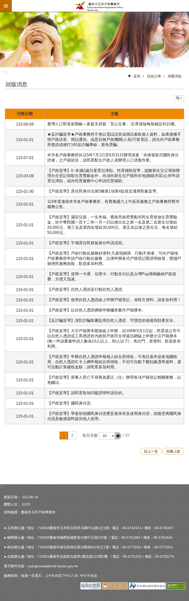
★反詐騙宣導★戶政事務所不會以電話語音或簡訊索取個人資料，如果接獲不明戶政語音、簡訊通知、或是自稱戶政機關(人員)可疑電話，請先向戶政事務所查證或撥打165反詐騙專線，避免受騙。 (114, 139)
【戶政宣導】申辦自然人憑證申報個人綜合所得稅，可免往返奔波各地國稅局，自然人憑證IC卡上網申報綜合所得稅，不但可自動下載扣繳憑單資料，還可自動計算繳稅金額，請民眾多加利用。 (114, 362)
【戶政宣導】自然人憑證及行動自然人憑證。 (86, 289)
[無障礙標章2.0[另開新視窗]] (176, 588)
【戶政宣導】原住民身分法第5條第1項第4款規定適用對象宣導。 (103, 191)
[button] (118, 435)
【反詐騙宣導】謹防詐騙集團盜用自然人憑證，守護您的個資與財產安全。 (112, 320)
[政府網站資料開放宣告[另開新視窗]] (147, 588)
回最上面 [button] (173, 451)
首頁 (136, 76)
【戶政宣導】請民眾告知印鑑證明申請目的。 (86, 393)
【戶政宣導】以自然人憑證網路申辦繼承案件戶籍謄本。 (96, 310)
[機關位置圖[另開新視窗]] (90, 588)
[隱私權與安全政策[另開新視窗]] (115, 588)
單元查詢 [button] (179, 98)
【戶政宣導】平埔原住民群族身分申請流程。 (86, 243)
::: (6, 72)
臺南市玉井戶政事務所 (100, 6)
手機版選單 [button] (6, 6)
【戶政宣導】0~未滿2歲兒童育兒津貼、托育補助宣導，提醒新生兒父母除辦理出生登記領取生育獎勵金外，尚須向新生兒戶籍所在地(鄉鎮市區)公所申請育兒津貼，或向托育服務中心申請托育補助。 (113, 175)
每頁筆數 (90, 435)
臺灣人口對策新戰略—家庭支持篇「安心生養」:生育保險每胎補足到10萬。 (113, 124)
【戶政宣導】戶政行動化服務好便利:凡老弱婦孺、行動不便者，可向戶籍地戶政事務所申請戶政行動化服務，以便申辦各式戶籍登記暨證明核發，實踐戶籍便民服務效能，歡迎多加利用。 (114, 258)
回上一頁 (151, 451)
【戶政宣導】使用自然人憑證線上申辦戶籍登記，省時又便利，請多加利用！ (114, 300)
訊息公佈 (154, 76)
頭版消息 (175, 76)
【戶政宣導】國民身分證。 (70, 403)
